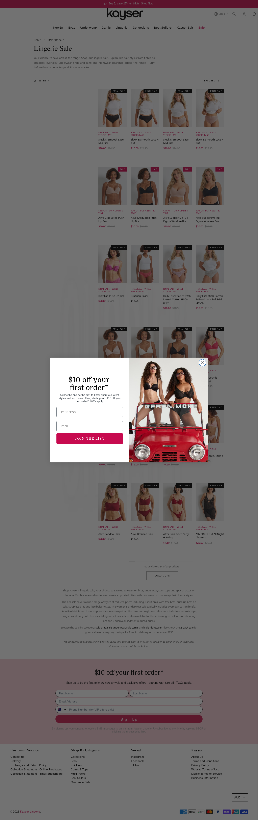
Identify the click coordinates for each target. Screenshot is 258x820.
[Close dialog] (202, 362)
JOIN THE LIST (90, 438)
